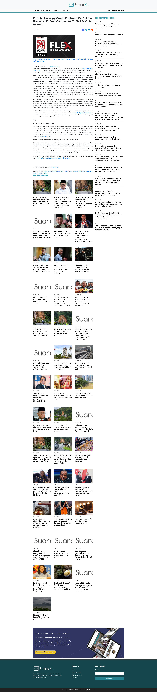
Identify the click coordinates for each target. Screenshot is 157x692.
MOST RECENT (46, 10)
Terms (74, 670)
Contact (74, 678)
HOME (36, 10)
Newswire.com (54, 66)
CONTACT (64, 10)
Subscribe (109, 678)
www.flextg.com (45, 136)
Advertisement (77, 675)
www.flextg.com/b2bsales (82, 113)
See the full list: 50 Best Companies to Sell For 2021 (53, 158)
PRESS (56, 10)
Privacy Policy (76, 672)
